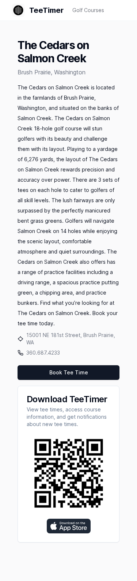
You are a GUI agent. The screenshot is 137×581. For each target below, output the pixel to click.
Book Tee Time (68, 372)
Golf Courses (88, 10)
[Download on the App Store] (69, 526)
